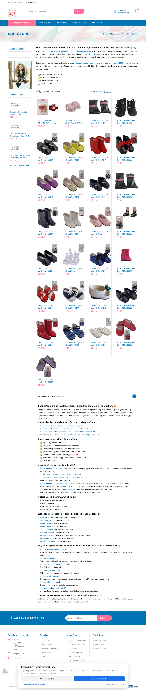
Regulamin (73, 648)
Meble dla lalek (46, 523)
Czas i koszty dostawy (77, 640)
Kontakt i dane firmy (76, 652)
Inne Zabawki (97, 23)
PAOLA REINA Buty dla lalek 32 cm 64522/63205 (73, 271)
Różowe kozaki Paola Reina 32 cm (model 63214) (62, 475)
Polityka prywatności (77, 644)
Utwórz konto (100, 648)
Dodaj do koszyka (57, 104)
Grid (37, 91)
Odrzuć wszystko (46, 679)
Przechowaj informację (18, 635)
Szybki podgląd (57, 99)
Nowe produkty (48, 644)
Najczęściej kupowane (50, 648)
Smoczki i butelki (46, 529)
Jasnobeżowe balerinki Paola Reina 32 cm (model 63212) (65, 477)
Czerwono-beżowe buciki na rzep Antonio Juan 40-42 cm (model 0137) (67, 432)
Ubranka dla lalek (47, 517)
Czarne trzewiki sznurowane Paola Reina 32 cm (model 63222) (64, 429)
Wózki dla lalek (46, 520)
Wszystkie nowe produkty (20, 165)
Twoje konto (99, 635)
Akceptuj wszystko (99, 679)
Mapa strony (47, 652)
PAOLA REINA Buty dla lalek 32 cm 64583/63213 (99, 234)
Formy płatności (75, 656)
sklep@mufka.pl (18, 654)
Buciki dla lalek (17, 49)
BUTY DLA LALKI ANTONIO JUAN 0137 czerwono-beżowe (46, 123)
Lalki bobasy (62, 23)
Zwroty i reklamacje (76, 660)
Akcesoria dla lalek (79, 23)
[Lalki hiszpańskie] (20, 75)
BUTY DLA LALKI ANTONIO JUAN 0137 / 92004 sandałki (73, 123)
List (40, 91)
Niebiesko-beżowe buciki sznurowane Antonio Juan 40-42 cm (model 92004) (70, 435)
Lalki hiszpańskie (45, 23)
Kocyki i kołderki (46, 526)
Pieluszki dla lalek (47, 532)
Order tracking (101, 640)
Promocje (45, 640)
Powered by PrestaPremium (115, 684)
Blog (43, 656)
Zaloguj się (99, 644)
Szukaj (79, 11)
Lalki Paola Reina (46, 538)
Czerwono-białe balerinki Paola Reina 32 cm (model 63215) (63, 426)
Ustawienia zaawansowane (33, 684)
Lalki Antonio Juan (47, 541)
